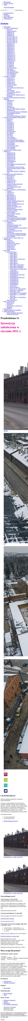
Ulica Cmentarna (11, 212)
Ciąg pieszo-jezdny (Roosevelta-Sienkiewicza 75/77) (15, 184)
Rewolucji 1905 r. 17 (12, 39)
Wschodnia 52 (10, 65)
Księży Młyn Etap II (12, 300)
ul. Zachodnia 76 (8, 308)
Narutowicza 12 (11, 79)
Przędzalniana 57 (14, 276)
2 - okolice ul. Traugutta (9, 76)
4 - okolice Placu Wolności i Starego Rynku (14, 117)
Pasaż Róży (10, 134)
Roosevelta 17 (10, 178)
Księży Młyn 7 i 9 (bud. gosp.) (17, 259)
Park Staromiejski (11, 131)
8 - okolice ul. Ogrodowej (10, 220)
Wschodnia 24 (10, 126)
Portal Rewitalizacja (9, 13)
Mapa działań (7, 26)
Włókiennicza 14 (11, 56)
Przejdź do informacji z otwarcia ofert (10, 936)
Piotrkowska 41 (11, 246)
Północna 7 (9, 120)
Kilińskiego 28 (10, 34)
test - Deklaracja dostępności (11, 1004)
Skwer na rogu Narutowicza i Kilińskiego (17, 111)
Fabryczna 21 (13, 286)
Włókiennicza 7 (11, 51)
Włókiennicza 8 (11, 52)
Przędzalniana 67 (14, 283)
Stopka (5, 4)
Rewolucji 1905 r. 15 (12, 38)
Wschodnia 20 (10, 123)
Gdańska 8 (9, 222)
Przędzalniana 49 (14, 271)
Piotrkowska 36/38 (11, 245)
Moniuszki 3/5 (10, 303)
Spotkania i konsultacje (9, 982)
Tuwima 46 (9, 104)
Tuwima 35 (9, 103)
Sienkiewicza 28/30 (11, 85)
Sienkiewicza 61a (11, 158)
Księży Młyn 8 (13, 260)
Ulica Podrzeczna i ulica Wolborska (15, 141)
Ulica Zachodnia (11, 148)
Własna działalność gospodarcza (15, 313)
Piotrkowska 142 (11, 175)
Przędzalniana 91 (14, 284)
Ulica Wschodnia (11, 75)
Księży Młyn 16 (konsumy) (16, 267)
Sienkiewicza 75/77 (11, 181)
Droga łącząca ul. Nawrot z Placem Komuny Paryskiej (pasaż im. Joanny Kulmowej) (16, 168)
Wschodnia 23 (10, 124)
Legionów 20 (10, 223)
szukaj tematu (18, 10)
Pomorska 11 (10, 119)
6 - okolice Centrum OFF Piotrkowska (13, 174)
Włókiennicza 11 (11, 53)
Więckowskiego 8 (11, 249)
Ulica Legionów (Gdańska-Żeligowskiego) (13, 214)
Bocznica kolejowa (14, 287)
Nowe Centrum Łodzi (9, 301)
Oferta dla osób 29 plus (12, 314)
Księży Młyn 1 (13, 253)
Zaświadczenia (7, 981)
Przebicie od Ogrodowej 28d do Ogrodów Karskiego (15, 210)
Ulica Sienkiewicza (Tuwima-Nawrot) (16, 164)
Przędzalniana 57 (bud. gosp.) (17, 277)
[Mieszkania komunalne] (6, 776)
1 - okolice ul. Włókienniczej (11, 28)
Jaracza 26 (9, 29)
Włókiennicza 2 (11, 43)
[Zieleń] (6, 781)
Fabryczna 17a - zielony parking (18, 288)
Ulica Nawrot (10, 162)
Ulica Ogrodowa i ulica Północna (15, 140)
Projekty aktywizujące (9, 311)
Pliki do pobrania (8, 993)
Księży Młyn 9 (13, 262)
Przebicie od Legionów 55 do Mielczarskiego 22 (14, 207)
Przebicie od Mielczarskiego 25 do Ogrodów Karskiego (15, 204)
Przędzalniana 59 (14, 279)
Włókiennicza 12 (11, 55)
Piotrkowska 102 (11, 152)
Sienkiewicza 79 (11, 182)
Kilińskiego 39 (10, 100)
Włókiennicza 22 (11, 60)
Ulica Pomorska (11, 143)
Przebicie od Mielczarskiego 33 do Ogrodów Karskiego (15, 201)
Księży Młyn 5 (13, 257)
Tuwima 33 (9, 102)
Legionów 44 (10, 194)
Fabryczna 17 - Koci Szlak (16, 290)
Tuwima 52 (9, 106)
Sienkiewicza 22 (11, 82)
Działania (6, 14)
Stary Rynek (10, 135)
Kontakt (6, 1001)
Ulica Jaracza (10, 69)
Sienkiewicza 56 (11, 179)
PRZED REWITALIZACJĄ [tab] (11, 821)
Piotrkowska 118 (11, 157)
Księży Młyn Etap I (8, 17)
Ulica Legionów (11, 137)
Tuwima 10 (9, 304)
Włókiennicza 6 (11, 49)
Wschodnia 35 (10, 127)
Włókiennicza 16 (11, 59)
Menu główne (7, 2)
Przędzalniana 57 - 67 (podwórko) (18, 293)
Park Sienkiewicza (11, 161)
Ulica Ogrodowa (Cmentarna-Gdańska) (16, 218)
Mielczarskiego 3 (11, 195)
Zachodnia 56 (10, 130)
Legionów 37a (10, 192)
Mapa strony (7, 1003)
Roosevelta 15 (10, 177)
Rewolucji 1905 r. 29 (12, 41)
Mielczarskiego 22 (11, 198)
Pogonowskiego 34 (11, 31)
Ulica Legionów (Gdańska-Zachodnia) (16, 233)
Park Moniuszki (11, 107)
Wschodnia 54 (10, 66)
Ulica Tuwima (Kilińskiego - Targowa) (16, 116)
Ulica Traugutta (10, 90)
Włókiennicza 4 (11, 46)
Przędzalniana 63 (14, 281)
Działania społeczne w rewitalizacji (12, 310)
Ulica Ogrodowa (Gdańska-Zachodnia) (16, 235)
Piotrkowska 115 (11, 155)
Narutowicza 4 (10, 77)
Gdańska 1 (9, 191)
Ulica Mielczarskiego (12, 216)
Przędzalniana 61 (14, 280)
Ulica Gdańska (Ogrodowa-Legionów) (16, 219)
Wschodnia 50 (10, 63)
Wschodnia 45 (10, 62)
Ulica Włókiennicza (12, 73)
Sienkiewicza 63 (11, 160)
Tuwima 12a (10, 86)
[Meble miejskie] (6, 787)
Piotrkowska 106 (11, 154)
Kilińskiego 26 (10, 32)
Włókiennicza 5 (11, 48)
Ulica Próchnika (11, 144)
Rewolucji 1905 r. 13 (12, 36)
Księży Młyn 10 (14, 263)
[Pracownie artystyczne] (6, 792)
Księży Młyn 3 (13, 256)
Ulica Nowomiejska (12, 138)
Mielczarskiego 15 (11, 196)
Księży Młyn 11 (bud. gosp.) (17, 264)
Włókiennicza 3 (11, 45)
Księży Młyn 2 (13, 254)
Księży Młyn (7, 16)
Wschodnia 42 (10, 128)
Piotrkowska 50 (11, 247)
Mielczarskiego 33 (11, 199)
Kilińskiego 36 (10, 35)
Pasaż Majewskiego (12, 68)
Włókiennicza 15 (11, 58)
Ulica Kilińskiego (11, 70)
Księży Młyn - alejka (15, 291)
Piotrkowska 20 (11, 242)
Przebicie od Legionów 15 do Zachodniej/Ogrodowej (14, 225)
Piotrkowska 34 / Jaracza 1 (13, 243)
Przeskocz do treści (8, 3)
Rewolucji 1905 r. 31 (12, 42)
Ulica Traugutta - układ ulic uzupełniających (13, 92)
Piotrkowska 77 (11, 80)
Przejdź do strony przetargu (7, 918)
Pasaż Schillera (10, 165)
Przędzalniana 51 (8, 18)
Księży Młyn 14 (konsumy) (16, 266)
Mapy (5, 995)
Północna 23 (10, 121)
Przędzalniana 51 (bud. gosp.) (17, 274)
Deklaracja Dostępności (9, 1000)
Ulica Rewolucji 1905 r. (13, 72)
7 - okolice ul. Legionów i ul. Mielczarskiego (15, 189)
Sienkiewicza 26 (11, 83)
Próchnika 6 (10, 240)
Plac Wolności (10, 133)
